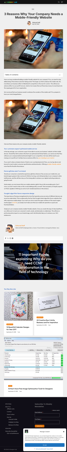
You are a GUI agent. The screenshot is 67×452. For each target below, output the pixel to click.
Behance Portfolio (13, 425)
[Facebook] (5, 238)
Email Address (39, 412)
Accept (45, 445)
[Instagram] (10, 238)
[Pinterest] (12, 238)
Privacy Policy (49, 448)
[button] (64, 431)
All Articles (8, 404)
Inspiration (10, 324)
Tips (33, 9)
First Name (38, 419)
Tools (10, 386)
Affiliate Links (10, 409)
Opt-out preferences (41, 448)
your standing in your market (46, 158)
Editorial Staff (36, 22)
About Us (8, 407)
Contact (9, 411)
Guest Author (11, 414)
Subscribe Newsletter (11, 431)
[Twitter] (8, 238)
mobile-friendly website (54, 164)
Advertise (8, 428)
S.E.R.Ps (14, 202)
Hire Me (9, 417)
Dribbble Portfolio (13, 422)
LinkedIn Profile (12, 419)
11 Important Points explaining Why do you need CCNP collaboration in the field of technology (33, 261)
